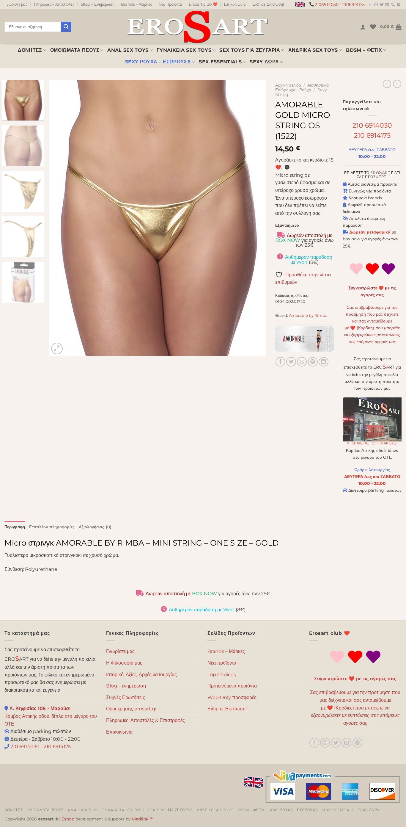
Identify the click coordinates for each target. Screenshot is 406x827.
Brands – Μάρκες (136, 4)
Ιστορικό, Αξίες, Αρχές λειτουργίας (141, 674)
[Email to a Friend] (302, 362)
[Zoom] (57, 348)
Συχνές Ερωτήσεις (125, 697)
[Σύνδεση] (363, 26)
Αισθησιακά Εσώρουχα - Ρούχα (302, 87)
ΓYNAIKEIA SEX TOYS (184, 50)
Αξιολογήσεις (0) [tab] (95, 527)
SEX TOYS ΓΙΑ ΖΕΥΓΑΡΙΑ (249, 50)
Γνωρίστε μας (15, 4)
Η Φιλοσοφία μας (124, 663)
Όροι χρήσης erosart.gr (131, 709)
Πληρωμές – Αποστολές (54, 4)
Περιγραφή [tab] (14, 527)
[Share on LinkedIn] (323, 362)
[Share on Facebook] (280, 362)
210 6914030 (372, 125)
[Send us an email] (387, 5)
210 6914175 (372, 135)
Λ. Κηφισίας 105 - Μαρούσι (372, 443)
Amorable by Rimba (308, 315)
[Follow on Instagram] (376, 5)
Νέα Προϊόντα (170, 4)
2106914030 (327, 4)
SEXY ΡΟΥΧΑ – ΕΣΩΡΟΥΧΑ (158, 62)
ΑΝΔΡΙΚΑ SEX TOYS (313, 50)
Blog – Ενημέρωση (97, 4)
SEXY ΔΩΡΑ (264, 62)
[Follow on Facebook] (370, 5)
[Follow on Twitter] (381, 5)
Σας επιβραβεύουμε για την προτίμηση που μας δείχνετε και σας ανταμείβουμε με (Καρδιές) (355, 708)
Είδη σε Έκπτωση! (268, 4)
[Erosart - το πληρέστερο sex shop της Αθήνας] (197, 26)
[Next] (254, 217)
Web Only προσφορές (231, 697)
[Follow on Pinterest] (398, 5)
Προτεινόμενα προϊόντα (232, 686)
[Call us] (393, 5)
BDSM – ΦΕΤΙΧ (364, 50)
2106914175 (353, 4)
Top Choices (221, 674)
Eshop (68, 819)
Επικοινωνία (235, 4)
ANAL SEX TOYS (127, 50)
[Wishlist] (373, 26)
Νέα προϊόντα (221, 663)
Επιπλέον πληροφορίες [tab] (52, 527)
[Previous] (61, 217)
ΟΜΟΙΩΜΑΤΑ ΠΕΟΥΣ (74, 50)
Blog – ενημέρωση (126, 686)
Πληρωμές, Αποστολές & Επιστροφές (145, 720)
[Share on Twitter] (291, 362)
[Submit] (66, 27)
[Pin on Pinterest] (313, 362)
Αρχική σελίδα (288, 85)
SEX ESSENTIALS (220, 62)
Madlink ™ (143, 819)
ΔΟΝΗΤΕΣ (30, 50)
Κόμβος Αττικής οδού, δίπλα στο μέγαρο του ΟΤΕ (50, 716)
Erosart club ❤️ (203, 4)
